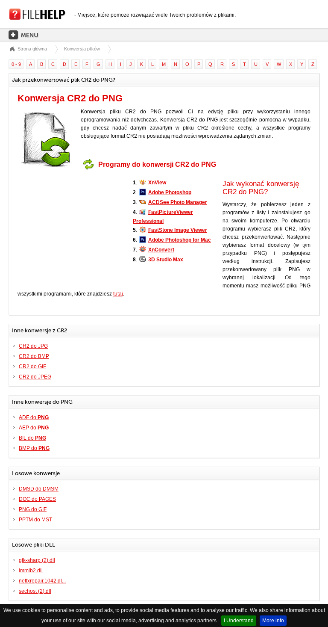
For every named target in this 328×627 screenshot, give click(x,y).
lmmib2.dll (31, 571)
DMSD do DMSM (39, 489)
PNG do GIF (33, 509)
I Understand (239, 621)
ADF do (34, 417)
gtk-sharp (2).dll (37, 560)
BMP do (34, 448)
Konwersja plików (82, 48)
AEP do (34, 428)
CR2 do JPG (33, 346)
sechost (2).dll (35, 591)
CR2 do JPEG (35, 377)
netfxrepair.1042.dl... (42, 581)
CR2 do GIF (32, 367)
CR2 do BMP (34, 356)
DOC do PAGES (37, 499)
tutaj (118, 294)
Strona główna (32, 48)
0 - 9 (16, 64)
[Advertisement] (71, 227)
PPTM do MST (35, 520)
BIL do (32, 438)
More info (273, 621)
